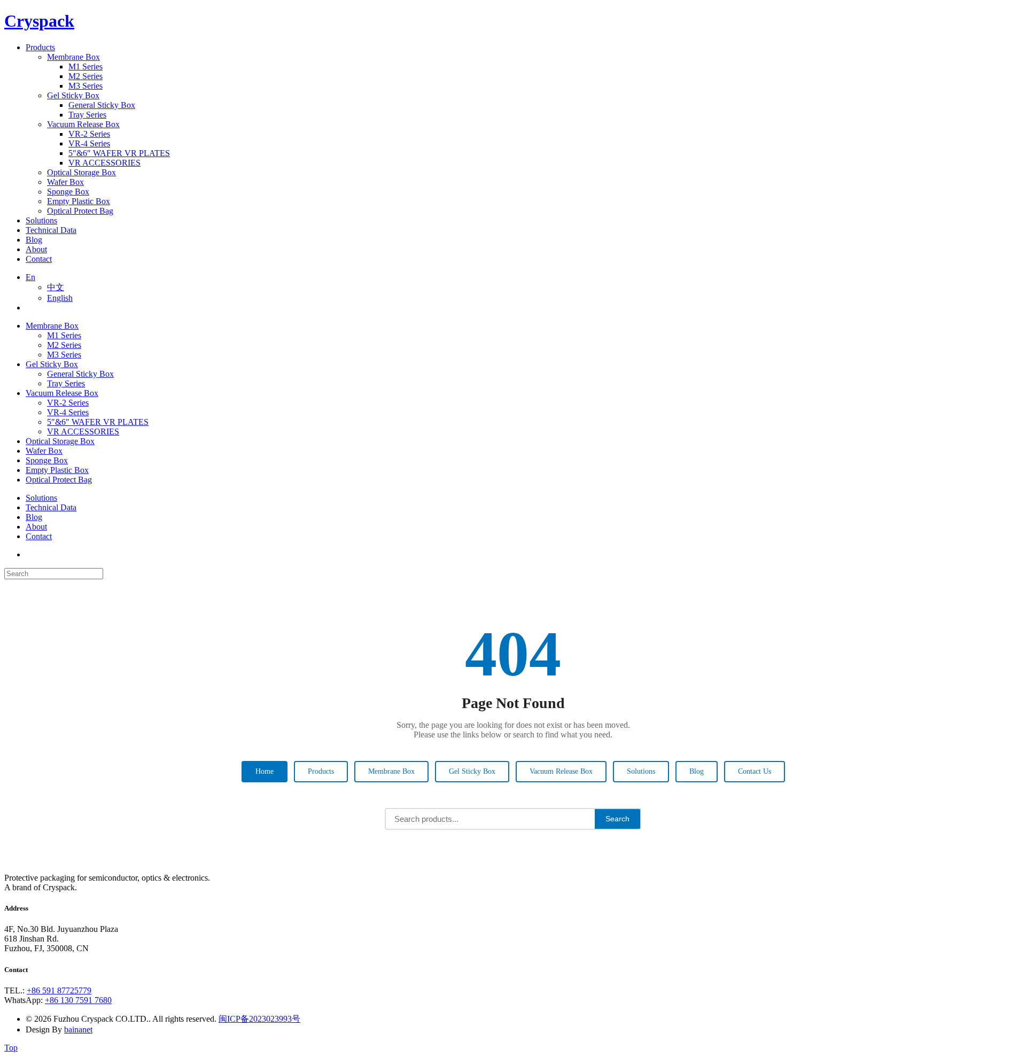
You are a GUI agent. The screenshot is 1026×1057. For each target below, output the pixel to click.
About (36, 526)
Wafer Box (44, 450)
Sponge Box (47, 460)
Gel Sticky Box (52, 364)
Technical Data (51, 507)
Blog (34, 517)
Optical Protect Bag (59, 479)
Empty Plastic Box (57, 470)
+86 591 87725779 (59, 990)
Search (617, 818)
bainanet (78, 1029)
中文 (55, 287)
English (60, 297)
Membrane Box (52, 325)
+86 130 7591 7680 (78, 1000)
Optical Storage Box (60, 441)
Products (321, 771)
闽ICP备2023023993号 (259, 1018)
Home (264, 771)
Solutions (41, 497)
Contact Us (754, 771)
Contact (39, 536)
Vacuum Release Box (62, 393)
